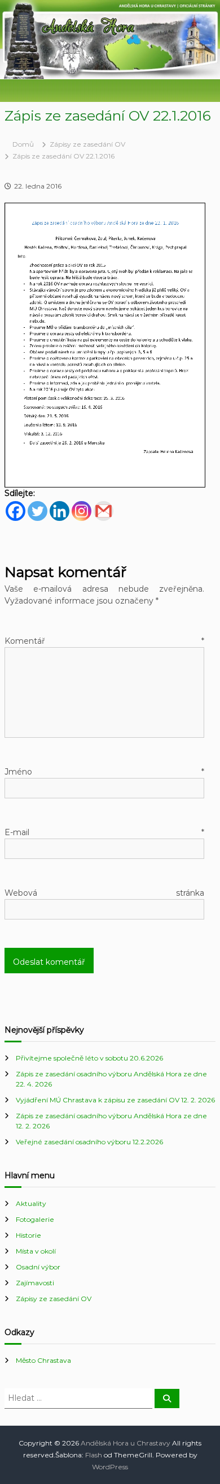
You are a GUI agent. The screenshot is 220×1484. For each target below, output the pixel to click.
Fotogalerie (35, 1219)
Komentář (104, 641)
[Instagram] (81, 511)
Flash (93, 1455)
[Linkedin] (59, 511)
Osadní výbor (38, 1267)
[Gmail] (103, 511)
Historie (28, 1235)
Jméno (104, 772)
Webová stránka (104, 893)
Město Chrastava (43, 1360)
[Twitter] (37, 511)
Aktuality (31, 1203)
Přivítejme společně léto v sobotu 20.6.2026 (89, 1058)
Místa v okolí (36, 1251)
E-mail (104, 832)
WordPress (110, 1466)
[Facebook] (15, 511)
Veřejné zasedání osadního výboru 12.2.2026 (89, 1141)
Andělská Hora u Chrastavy (125, 1443)
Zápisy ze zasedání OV (87, 144)
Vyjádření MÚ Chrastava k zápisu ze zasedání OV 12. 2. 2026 (115, 1100)
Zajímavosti (35, 1282)
